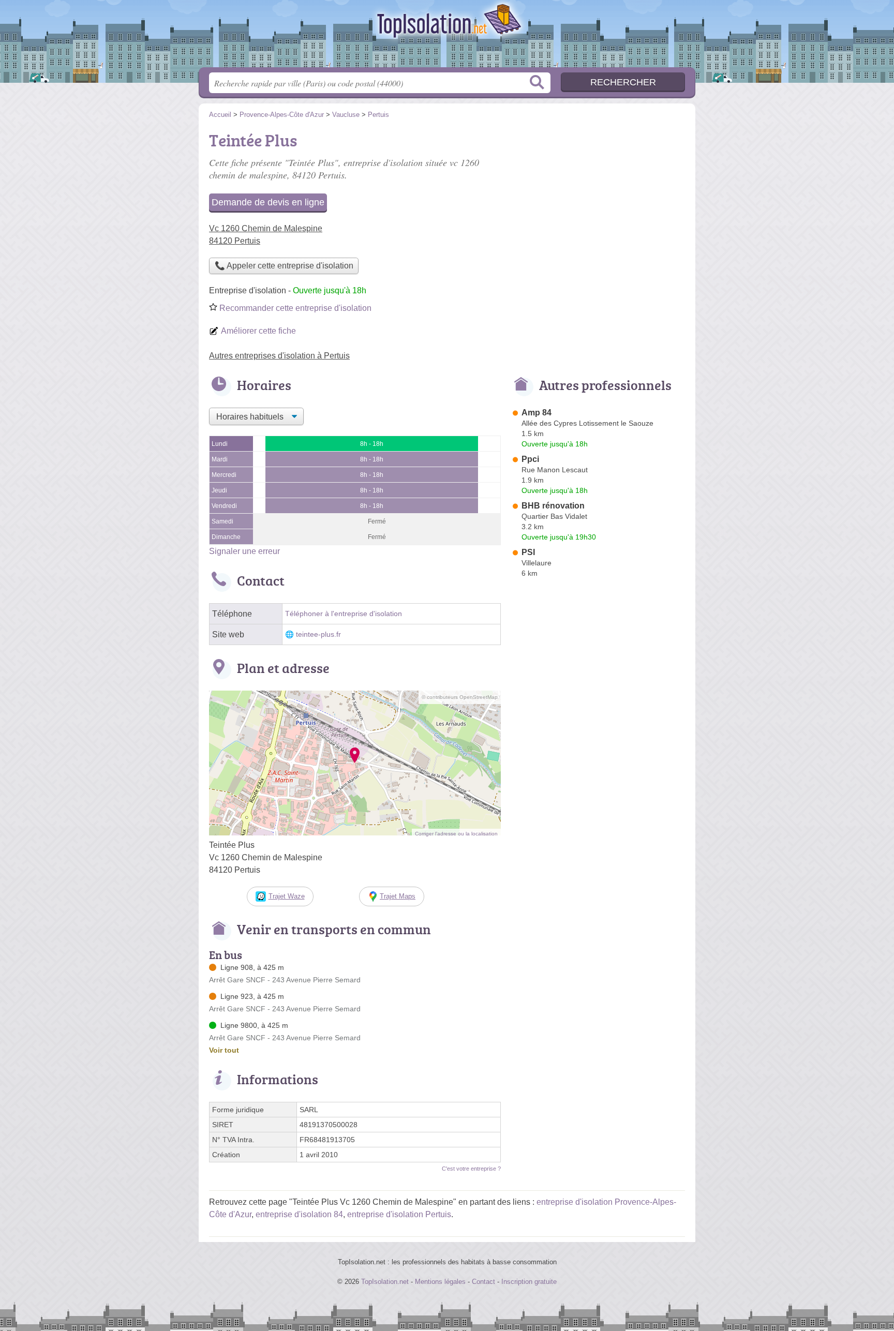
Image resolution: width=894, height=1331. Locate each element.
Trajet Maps (397, 896)
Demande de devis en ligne (268, 202)
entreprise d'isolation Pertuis (399, 1214)
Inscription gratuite (529, 1281)
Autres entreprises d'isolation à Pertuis (279, 355)
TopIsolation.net (447, 36)
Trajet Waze (287, 896)
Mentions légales (440, 1281)
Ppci (530, 459)
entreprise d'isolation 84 (299, 1214)
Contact (483, 1281)
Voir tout (224, 1050)
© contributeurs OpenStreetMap (460, 697)
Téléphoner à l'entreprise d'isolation (343, 614)
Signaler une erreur (244, 551)
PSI (528, 552)
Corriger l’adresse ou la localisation (456, 833)
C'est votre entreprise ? (471, 1168)
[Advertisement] (598, 199)
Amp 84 (537, 412)
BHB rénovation (553, 505)
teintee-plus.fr (318, 634)
